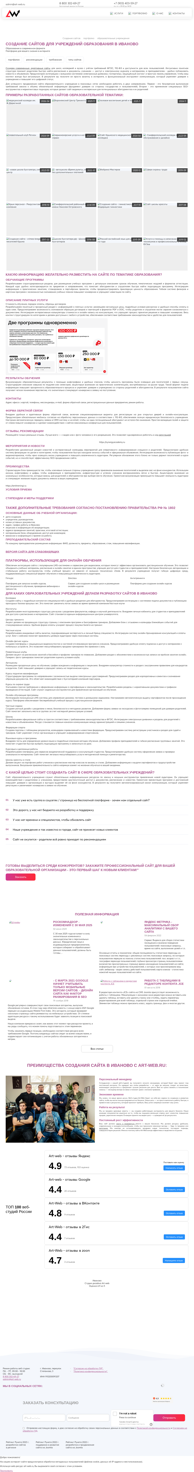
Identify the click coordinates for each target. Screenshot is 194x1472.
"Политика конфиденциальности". (90, 1371)
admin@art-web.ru (15, 4)
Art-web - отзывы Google (69, 1179)
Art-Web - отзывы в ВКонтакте (74, 1203)
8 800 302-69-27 (69, 3)
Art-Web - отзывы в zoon (69, 1250)
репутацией (165, 435)
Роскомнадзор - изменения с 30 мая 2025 (72, 923)
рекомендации (34, 59)
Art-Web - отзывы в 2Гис (69, 1227)
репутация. (103, 1128)
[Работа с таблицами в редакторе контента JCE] (121, 983)
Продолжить (6, 1470)
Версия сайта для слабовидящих (32, 551)
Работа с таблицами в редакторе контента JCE (164, 982)
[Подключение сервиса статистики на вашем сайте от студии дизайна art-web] (102, 922)
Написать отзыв (174, 1167)
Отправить (169, 1417)
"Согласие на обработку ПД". (88, 1368)
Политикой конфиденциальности (153, 1428)
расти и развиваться (126, 1124)
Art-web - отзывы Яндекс (69, 1156)
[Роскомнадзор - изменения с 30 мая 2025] (14, 922)
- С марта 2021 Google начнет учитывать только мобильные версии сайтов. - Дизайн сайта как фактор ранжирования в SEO (73, 988)
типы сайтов (74, 59)
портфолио (14, 59)
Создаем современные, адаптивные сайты (28, 68)
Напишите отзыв (174, 1260)
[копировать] (27, 4)
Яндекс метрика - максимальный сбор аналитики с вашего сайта (161, 926)
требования (55, 59)
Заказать (20, 877)
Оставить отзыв (174, 1189)
